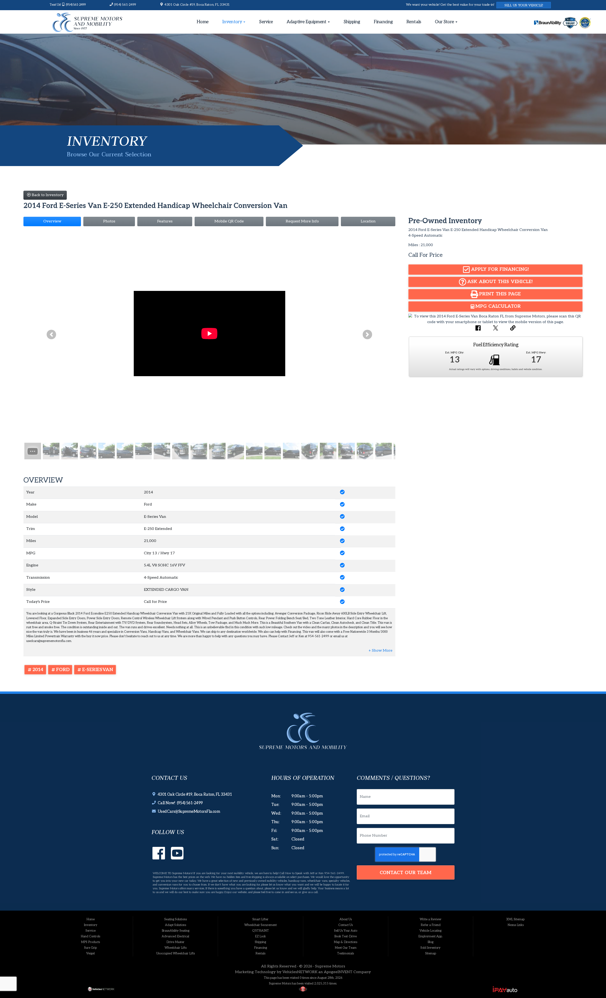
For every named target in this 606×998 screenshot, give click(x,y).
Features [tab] (165, 221)
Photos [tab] (109, 221)
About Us (345, 919)
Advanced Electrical (175, 936)
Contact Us (345, 925)
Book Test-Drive (345, 936)
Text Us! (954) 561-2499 (67, 5)
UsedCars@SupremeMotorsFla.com (188, 811)
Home (202, 21)
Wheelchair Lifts (176, 948)
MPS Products (90, 942)
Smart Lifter (260, 919)
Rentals (413, 21)
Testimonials (345, 953)
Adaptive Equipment (307, 21)
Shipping (352, 21)
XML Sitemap (515, 919)
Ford (63, 670)
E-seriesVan (97, 670)
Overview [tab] (52, 221)
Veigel (90, 953)
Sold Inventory (430, 948)
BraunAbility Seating (175, 931)
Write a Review (430, 919)
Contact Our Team (406, 873)
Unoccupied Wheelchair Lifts (175, 953)
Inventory (232, 21)
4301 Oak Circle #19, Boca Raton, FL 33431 (197, 5)
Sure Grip (90, 948)
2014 (38, 670)
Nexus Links (516, 925)
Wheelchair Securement (260, 925)
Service (266, 21)
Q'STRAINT (260, 931)
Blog (430, 942)
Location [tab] (368, 221)
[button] (51, 334)
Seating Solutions (175, 919)
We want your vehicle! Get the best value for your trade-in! (450, 5)
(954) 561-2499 (124, 5)
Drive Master (175, 942)
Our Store (445, 21)
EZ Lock (260, 936)
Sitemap (430, 953)
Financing (383, 21)
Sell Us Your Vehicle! (523, 5)
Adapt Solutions (175, 925)
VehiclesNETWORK (299, 972)
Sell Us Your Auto (345, 931)
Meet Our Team (345, 948)
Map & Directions (345, 942)
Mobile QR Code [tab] (229, 221)
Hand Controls (90, 936)
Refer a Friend (431, 925)
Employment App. (430, 936)
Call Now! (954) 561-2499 (179, 803)
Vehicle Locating (430, 931)
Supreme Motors (330, 966)
